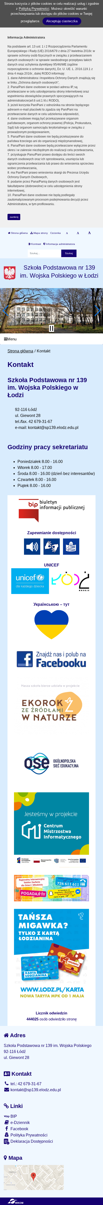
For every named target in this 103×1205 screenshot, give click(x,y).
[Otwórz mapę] (34, 1177)
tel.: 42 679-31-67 (26, 1084)
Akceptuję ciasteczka (62, 21)
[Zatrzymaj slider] (51, 328)
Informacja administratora (60, 244)
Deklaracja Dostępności (31, 1141)
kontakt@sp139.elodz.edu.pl (35, 1090)
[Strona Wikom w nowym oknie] (15, 1201)
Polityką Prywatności (34, 9)
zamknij (14, 217)
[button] (5, 310)
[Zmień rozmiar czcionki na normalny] (67, 233)
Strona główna (19, 233)
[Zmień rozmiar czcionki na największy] (89, 233)
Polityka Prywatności (29, 1135)
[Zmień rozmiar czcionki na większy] (78, 233)
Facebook (19, 1129)
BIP (13, 1116)
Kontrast (35, 244)
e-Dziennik (20, 1122)
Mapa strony (40, 233)
